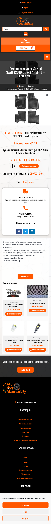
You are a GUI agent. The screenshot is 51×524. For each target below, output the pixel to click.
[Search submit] (46, 29)
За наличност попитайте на (22, 173)
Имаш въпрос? (25, 214)
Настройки (25, 518)
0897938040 (25, 42)
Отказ (25, 511)
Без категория (17, 132)
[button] (26, 34)
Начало (7, 132)
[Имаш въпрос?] (25, 208)
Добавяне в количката (29, 166)
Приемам (25, 505)
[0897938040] (25, 40)
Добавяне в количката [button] (14, 314)
